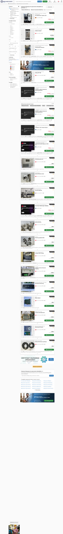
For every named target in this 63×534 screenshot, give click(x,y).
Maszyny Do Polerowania (48, 384)
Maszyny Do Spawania (47, 386)
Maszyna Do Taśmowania (36, 384)
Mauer (43, 105)
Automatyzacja (13, 17)
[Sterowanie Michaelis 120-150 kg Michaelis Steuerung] (27, 287)
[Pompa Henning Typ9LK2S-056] (27, 241)
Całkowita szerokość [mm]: (13, 51)
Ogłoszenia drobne (13, 78)
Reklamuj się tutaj (14, 522)
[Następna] (33, 18)
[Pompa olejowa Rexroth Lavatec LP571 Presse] (27, 257)
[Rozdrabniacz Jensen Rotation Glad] (27, 177)
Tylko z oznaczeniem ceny (14, 43)
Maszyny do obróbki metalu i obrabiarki (14, 12)
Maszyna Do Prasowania (36, 382)
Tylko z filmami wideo (14, 85)
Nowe (11, 73)
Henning (12, 34)
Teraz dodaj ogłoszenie (49, 68)
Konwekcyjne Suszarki (51, 105)
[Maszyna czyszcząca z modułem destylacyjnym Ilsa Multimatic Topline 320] (27, 18)
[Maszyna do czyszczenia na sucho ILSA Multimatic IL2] (27, 163)
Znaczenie (50, 6)
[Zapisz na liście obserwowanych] (53, 14)
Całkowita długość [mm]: (12, 48)
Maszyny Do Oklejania (47, 380)
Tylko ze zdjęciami (13, 83)
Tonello (11, 28)
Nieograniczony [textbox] (12, 64)
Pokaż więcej (37, 390)
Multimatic (12, 30)
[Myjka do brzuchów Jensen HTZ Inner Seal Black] (27, 345)
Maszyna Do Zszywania (36, 388)
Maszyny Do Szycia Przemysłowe (49, 388)
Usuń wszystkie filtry (48, 9)
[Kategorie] (13, 1)
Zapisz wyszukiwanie (38, 366)
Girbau (11, 29)
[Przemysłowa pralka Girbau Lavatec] (27, 34)
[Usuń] (29, 9)
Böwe (11, 31)
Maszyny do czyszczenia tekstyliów (15, 10)
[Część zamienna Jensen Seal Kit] (27, 226)
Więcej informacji (51, 359)
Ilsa (11, 25)
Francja (13, 69)
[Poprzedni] (21, 18)
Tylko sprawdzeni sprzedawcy (12, 87)
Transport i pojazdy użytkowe (13, 14)
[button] (61, 1)
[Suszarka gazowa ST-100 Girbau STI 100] (27, 76)
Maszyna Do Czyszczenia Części (26, 386)
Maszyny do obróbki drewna (14, 16)
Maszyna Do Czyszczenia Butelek (26, 384)
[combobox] (14, 64)
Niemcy (13, 68)
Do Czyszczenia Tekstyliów (25, 380)
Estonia (13, 67)
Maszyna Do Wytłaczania (36, 386)
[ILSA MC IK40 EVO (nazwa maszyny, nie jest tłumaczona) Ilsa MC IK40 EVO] (27, 193)
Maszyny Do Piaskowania (48, 382)
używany (12, 74)
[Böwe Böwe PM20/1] (27, 302)
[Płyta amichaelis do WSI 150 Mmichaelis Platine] (27, 331)
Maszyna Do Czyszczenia (25, 382)
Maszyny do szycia (25, 105)
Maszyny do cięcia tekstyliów (35, 105)
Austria (13, 66)
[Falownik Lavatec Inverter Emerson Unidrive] (27, 271)
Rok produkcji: (11, 44)
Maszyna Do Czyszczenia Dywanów (27, 388)
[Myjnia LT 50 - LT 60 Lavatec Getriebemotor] (27, 316)
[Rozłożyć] (37, 27)
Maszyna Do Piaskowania (36, 380)
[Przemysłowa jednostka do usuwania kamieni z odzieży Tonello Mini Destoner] (27, 50)
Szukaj (40, 1)
